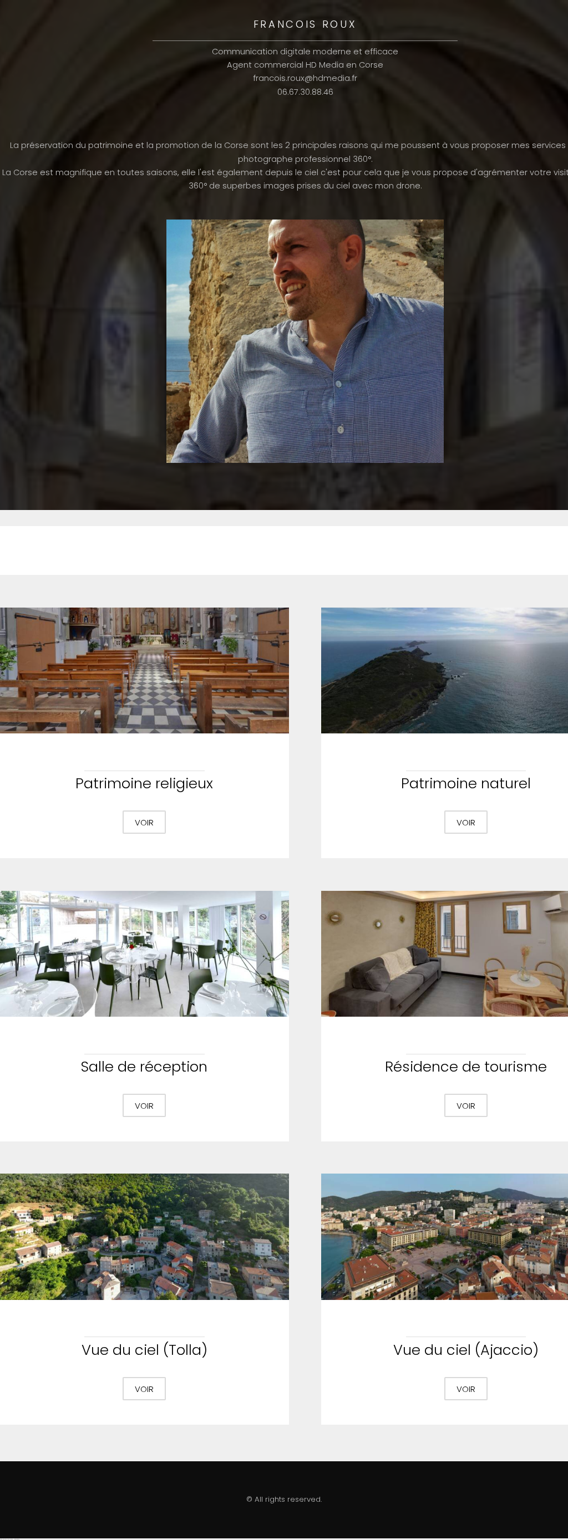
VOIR (144, 822)
